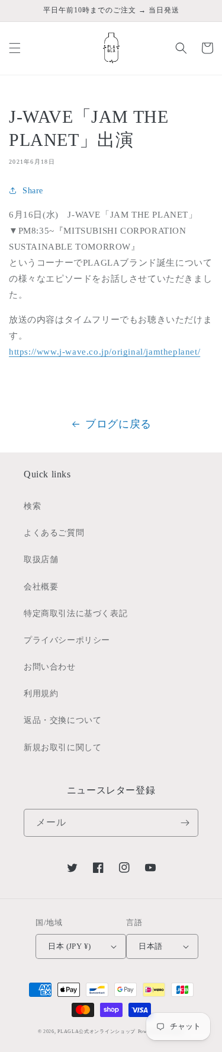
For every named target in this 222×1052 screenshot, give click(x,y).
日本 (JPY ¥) (69, 946)
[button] (15, 48)
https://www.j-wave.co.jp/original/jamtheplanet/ (104, 351)
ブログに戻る (118, 424)
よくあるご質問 (54, 532)
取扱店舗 (41, 559)
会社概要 (41, 586)
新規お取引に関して (62, 747)
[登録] (185, 823)
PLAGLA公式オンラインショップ (96, 1031)
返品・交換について (62, 720)
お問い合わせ (50, 666)
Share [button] (32, 190)
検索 (32, 506)
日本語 (150, 946)
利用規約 (41, 693)
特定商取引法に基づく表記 (75, 613)
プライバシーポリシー (67, 640)
